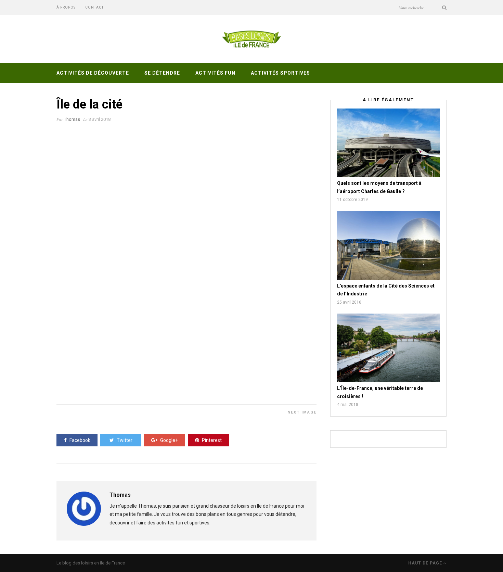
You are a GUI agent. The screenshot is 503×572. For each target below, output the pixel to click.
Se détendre (162, 73)
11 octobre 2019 (352, 199)
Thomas (72, 119)
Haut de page (425, 563)
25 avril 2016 (349, 302)
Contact (94, 7)
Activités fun (215, 73)
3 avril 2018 (100, 119)
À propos (66, 7)
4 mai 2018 (347, 404)
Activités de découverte (92, 73)
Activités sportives (280, 73)
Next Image (302, 412)
